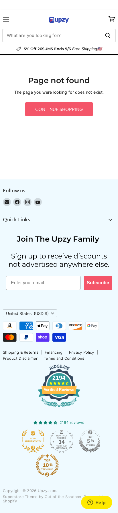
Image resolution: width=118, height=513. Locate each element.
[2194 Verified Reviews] (59, 408)
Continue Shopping (59, 109)
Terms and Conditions (64, 358)
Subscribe (98, 282)
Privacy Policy (81, 352)
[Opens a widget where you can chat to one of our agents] (96, 503)
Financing (54, 352)
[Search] (107, 35)
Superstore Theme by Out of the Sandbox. (42, 496)
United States (27, 313)
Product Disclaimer (20, 358)
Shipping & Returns (20, 352)
